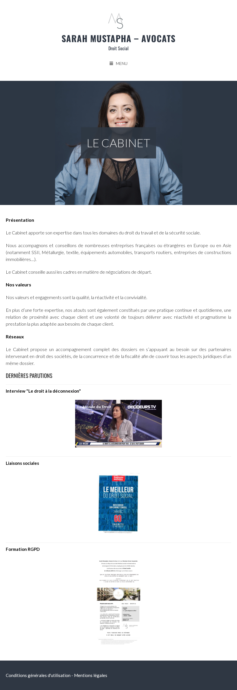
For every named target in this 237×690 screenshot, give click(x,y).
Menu (121, 63)
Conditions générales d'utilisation (38, 675)
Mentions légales (90, 675)
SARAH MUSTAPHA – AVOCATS (118, 38)
